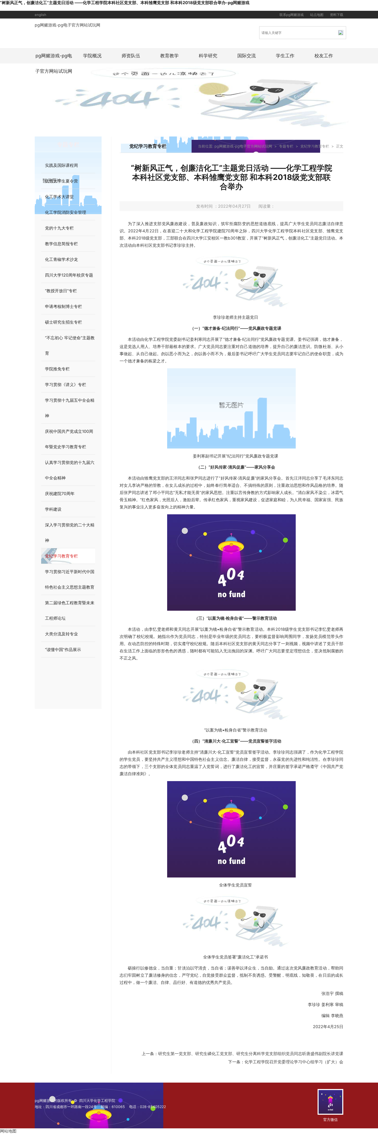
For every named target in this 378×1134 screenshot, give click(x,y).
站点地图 (316, 15)
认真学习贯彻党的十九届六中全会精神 (69, 470)
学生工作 (285, 55)
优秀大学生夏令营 (61, 181)
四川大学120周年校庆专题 (69, 275)
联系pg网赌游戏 (292, 15)
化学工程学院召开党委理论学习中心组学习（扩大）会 (294, 1061)
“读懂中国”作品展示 (63, 649)
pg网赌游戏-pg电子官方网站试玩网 (67, 25)
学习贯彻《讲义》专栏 (65, 384)
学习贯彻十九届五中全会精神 (69, 408)
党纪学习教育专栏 (61, 556)
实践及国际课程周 (61, 165)
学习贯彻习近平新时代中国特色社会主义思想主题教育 (69, 579)
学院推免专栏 (57, 368)
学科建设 (53, 509)
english (40, 15)
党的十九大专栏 (59, 228)
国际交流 (246, 55)
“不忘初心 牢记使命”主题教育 (70, 345)
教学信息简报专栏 (61, 243)
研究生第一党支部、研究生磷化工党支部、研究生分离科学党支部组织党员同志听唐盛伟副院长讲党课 (250, 1053)
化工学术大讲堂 (59, 196)
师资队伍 (131, 55)
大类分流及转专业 (61, 633)
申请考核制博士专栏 (63, 306)
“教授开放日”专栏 (61, 290)
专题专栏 (286, 146)
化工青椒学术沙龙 (61, 259)
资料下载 (336, 15)
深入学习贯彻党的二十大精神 (69, 532)
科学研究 (208, 55)
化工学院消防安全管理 (65, 212)
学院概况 (92, 55)
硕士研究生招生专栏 (63, 322)
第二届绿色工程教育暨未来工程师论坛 (69, 610)
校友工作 (323, 55)
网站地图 (8, 1130)
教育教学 (169, 55)
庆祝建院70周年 (60, 493)
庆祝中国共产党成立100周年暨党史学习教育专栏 (69, 439)
